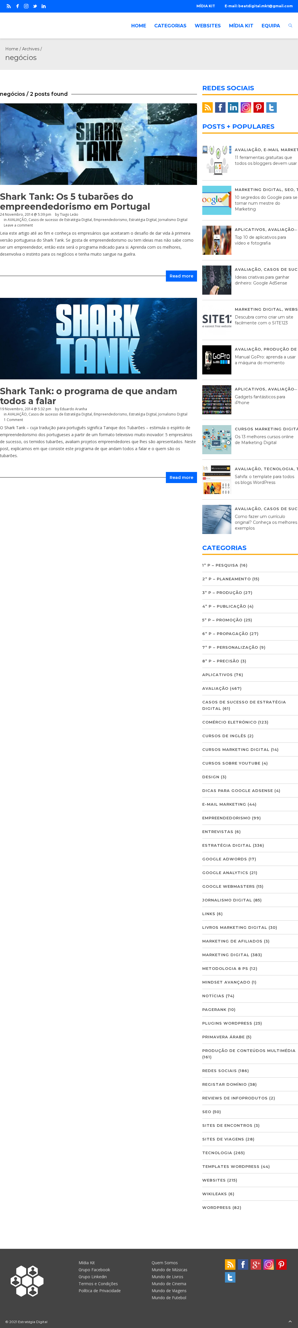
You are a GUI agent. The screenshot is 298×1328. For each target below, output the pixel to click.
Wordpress (216, 1207)
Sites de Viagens (223, 1139)
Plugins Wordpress (227, 1023)
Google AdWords (224, 859)
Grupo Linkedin (93, 1276)
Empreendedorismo (110, 219)
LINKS (208, 913)
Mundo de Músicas (169, 1269)
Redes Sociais (219, 1070)
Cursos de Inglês (224, 735)
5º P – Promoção (222, 620)
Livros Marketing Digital (234, 927)
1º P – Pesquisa (220, 565)
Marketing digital (258, 189)
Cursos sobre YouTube (231, 763)
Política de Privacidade (100, 1290)
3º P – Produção (222, 592)
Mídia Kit (87, 1262)
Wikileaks (214, 1193)
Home (11, 49)
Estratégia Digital (143, 219)
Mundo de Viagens (169, 1290)
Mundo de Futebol (169, 1297)
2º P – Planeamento (226, 579)
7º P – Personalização (230, 647)
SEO (289, 189)
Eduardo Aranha (73, 408)
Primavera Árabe (223, 1037)
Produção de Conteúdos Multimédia (249, 1050)
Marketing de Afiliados (232, 941)
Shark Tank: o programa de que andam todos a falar (88, 396)
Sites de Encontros (227, 1125)
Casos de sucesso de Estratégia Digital (60, 219)
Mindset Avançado (226, 982)
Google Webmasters (228, 886)
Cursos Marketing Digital (235, 749)
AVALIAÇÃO (17, 219)
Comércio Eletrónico (229, 722)
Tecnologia (279, 468)
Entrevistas (217, 831)
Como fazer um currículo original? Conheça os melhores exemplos (266, 522)
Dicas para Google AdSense (237, 790)
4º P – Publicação (224, 606)
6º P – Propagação (225, 633)
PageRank (214, 1009)
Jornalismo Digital (172, 219)
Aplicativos (250, 229)
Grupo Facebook (94, 1269)
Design (210, 776)
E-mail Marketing (224, 804)
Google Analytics (225, 872)
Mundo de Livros (167, 1276)
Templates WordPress (231, 1166)
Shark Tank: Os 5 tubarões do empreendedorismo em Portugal (75, 201)
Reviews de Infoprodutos (235, 1098)
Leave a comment (18, 225)
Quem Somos (165, 1262)
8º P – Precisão (220, 661)
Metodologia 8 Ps (225, 968)
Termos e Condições (98, 1283)
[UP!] (290, 1322)
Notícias (213, 995)
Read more (181, 276)
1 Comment (13, 419)
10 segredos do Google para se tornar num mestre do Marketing (266, 203)
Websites (214, 1180)
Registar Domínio (224, 1084)
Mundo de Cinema (169, 1283)
